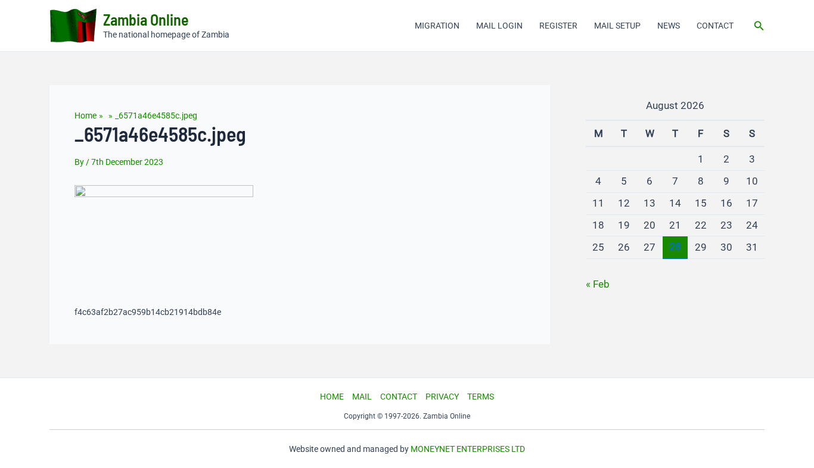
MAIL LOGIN (499, 25)
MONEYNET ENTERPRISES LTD (468, 449)
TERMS (480, 396)
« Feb (598, 284)
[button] (759, 25)
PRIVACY (442, 396)
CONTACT (715, 25)
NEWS (668, 25)
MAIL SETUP (617, 25)
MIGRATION (437, 25)
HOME (332, 396)
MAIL (362, 396)
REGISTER (558, 25)
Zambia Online (146, 19)
